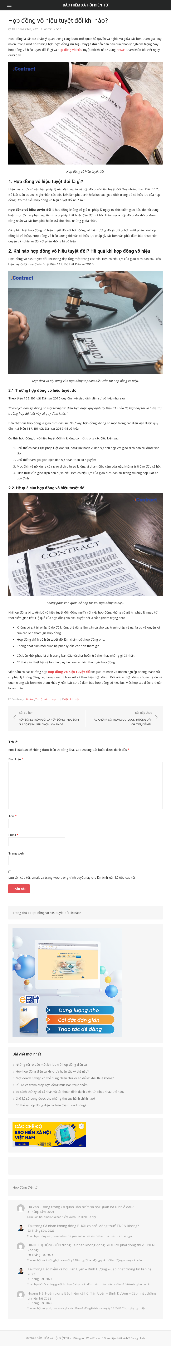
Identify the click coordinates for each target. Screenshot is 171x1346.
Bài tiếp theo (122, 718)
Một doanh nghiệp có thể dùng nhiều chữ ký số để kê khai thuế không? (65, 1078)
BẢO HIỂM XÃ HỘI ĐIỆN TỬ (85, 5)
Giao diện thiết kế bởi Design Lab (124, 1338)
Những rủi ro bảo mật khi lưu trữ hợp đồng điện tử (51, 1064)
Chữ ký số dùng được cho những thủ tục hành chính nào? (55, 1098)
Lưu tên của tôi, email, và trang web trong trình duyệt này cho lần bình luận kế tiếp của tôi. (72, 877)
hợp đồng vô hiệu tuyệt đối (69, 672)
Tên (12, 816)
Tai (30, 1226)
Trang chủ (20, 913)
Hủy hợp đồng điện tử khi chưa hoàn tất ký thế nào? (52, 1071)
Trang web (16, 853)
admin (48, 29)
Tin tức (30, 699)
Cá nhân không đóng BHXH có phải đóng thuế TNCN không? (91, 1226)
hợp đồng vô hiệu (70, 49)
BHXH (121, 49)
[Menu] (9, 5)
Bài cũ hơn (49, 718)
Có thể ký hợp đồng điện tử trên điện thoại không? (51, 1105)
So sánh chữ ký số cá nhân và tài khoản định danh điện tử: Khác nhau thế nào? (70, 1091)
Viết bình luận (71, 699)
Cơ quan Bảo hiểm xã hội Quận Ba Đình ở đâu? (97, 1207)
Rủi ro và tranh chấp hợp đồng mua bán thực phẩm (52, 1085)
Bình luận (15, 759)
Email (13, 835)
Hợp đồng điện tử (25, 1187)
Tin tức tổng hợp (45, 699)
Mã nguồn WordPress (86, 1338)
